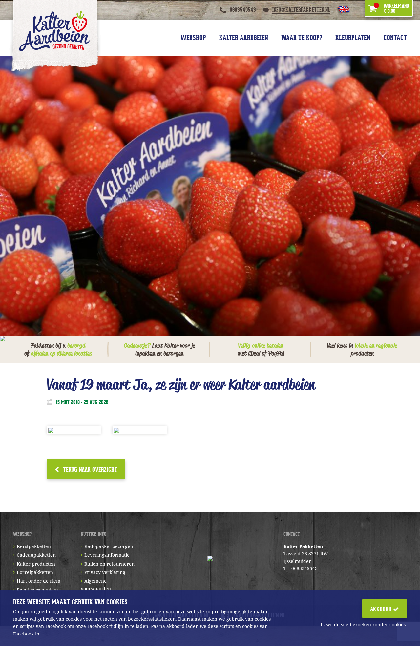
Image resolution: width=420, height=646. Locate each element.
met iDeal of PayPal (261, 349)
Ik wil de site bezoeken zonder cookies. (364, 624)
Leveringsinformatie (107, 555)
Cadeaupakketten (36, 555)
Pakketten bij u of (58, 349)
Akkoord (381, 609)
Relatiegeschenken (37, 590)
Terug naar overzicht (90, 469)
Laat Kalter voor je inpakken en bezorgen (159, 349)
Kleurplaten (352, 38)
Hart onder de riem (38, 581)
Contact (395, 38)
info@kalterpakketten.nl (301, 9)
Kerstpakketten (34, 546)
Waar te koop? (301, 38)
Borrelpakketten (35, 572)
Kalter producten (36, 564)
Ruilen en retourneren (109, 564)
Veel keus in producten (362, 349)
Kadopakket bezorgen (108, 546)
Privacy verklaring (104, 572)
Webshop (193, 38)
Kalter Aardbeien (243, 38)
